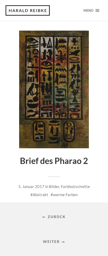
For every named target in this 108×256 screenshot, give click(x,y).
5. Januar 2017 (31, 186)
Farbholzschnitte (75, 186)
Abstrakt (40, 194)
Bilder (54, 186)
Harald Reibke (28, 10)
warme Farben (65, 194)
